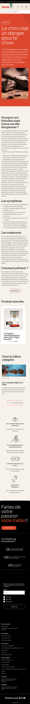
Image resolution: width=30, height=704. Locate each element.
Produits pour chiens (6, 635)
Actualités (3, 652)
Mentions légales (5, 664)
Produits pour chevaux (6, 640)
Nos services (4, 643)
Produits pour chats (5, 638)
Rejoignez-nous (8, 527)
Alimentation (6, 22)
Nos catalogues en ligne (6, 654)
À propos (3, 671)
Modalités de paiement (6, 660)
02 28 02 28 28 (4, 628)
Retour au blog (15, 290)
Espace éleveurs (5, 650)
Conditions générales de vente (8, 666)
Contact (3, 673)
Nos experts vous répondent (7, 645)
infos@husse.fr (4, 626)
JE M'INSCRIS (14, 606)
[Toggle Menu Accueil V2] (26, 7)
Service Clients (5, 658)
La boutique (4, 633)
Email (5, 589)
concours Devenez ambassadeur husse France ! (11, 648)
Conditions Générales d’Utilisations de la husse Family (13, 669)
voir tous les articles (15, 402)
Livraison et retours (5, 662)
